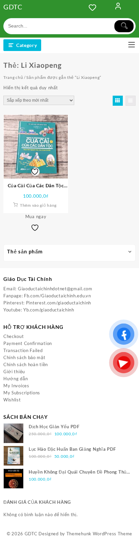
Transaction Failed (23, 350)
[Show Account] (118, 7)
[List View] (131, 101)
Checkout (13, 336)
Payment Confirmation (27, 343)
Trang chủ (13, 77)
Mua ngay (36, 216)
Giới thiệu (14, 371)
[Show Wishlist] (94, 7)
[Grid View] (118, 101)
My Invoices (16, 385)
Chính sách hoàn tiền (25, 364)
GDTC (13, 7)
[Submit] (124, 26)
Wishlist (12, 399)
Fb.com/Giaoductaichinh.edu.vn (57, 295)
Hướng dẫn (15, 378)
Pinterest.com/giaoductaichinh (58, 302)
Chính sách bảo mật (24, 357)
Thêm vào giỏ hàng (38, 205)
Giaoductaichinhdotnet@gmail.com (55, 288)
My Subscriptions (21, 392)
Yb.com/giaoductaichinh (48, 309)
